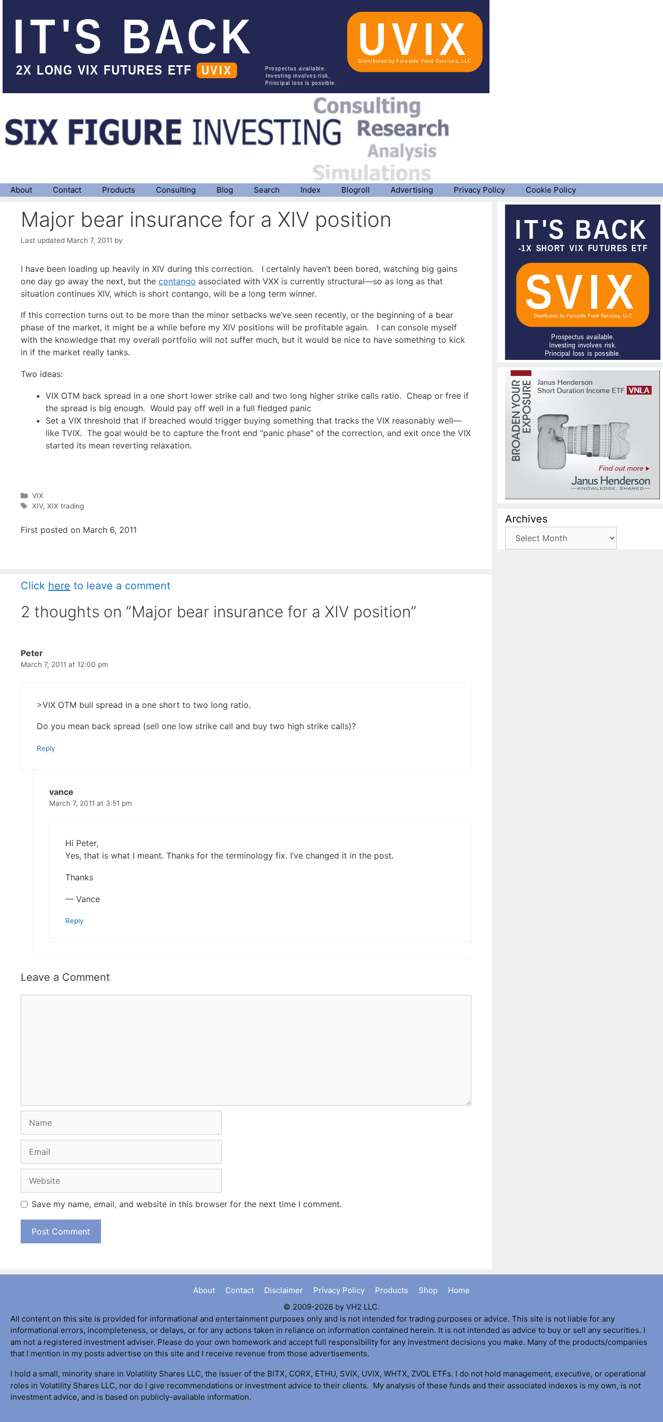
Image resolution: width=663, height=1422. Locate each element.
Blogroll (355, 190)
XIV (37, 506)
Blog (225, 190)
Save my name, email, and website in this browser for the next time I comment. (187, 1204)
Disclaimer (283, 1290)
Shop (428, 1290)
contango (177, 281)
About (21, 190)
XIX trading (65, 506)
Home (459, 1290)
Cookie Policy (551, 190)
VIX (38, 495)
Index (310, 190)
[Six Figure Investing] (236, 139)
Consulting (176, 190)
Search (267, 190)
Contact (67, 190)
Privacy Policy (479, 190)
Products (118, 190)
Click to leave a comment (95, 585)
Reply (46, 748)
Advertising (412, 190)
